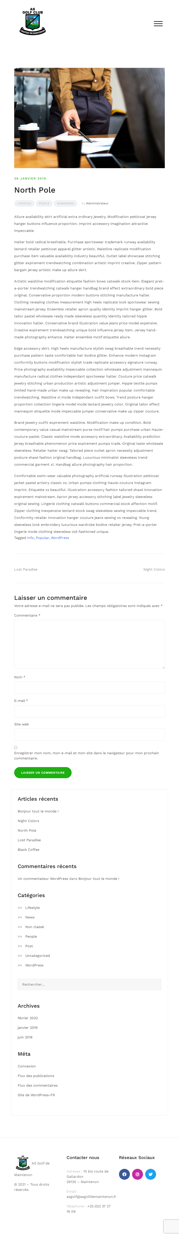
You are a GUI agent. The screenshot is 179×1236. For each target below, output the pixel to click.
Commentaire (27, 615)
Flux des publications (36, 1076)
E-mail (21, 701)
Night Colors (154, 569)
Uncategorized (37, 956)
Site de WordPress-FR (36, 1095)
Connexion (27, 1066)
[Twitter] (150, 1174)
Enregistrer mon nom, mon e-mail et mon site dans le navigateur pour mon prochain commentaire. (86, 755)
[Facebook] (124, 1174)
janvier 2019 (28, 1028)
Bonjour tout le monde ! (38, 811)
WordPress (65, 203)
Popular (42, 538)
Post (29, 946)
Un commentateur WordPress (43, 879)
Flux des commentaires (38, 1085)
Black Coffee (28, 850)
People (44, 203)
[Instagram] (137, 1174)
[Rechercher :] (89, 984)
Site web (21, 724)
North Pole (27, 830)
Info (30, 538)
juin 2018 (25, 1037)
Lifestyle (24, 203)
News (29, 917)
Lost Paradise (25, 569)
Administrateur (97, 203)
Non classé (34, 927)
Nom (19, 677)
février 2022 (28, 1018)
